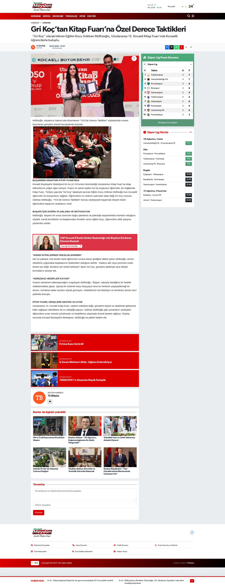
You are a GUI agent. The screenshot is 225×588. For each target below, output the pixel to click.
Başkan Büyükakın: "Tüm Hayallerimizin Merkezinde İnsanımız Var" (117, 471)
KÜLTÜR (91, 16)
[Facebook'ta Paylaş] (167, 47)
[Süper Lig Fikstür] (190, 132)
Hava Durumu (81, 545)
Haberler (35, 23)
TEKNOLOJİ (71, 16)
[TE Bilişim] (39, 397)
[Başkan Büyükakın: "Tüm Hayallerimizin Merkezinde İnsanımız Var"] (120, 457)
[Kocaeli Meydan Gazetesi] (42, 6)
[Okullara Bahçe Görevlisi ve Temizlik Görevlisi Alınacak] (84, 457)
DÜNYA (46, 16)
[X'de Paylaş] (171, 47)
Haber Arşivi (122, 551)
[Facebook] (192, 532)
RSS (36, 563)
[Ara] (189, 16)
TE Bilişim (53, 396)
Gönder (39, 512)
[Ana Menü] (192, 16)
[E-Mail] (50, 402)
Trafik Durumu (122, 545)
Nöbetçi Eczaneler (42, 545)
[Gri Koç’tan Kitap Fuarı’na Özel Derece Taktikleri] (85, 85)
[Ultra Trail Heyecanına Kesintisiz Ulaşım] (49, 426)
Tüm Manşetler (40, 551)
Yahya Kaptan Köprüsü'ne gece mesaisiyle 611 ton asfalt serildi (83, 580)
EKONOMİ (58, 16)
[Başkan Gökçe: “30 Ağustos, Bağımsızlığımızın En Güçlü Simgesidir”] (84, 426)
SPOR (82, 16)
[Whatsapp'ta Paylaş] (176, 47)
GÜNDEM (36, 16)
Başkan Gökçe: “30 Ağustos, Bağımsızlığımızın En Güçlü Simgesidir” (82, 440)
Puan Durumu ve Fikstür (168, 545)
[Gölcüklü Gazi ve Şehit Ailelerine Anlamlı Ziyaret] (120, 426)
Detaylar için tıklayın (167, 123)
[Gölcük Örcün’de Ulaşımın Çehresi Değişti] (49, 457)
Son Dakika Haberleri (84, 551)
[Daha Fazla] (181, 47)
